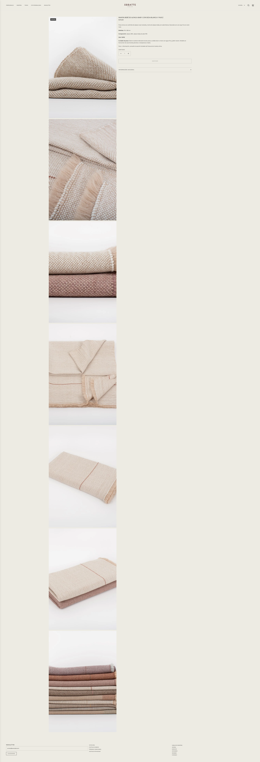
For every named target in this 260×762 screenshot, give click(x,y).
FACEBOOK (174, 753)
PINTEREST (174, 755)
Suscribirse (11, 753)
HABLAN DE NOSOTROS (177, 745)
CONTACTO (174, 749)
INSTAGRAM (174, 751)
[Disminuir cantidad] (121, 53)
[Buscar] (248, 5)
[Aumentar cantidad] (128, 53)
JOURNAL (174, 747)
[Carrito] (253, 5)
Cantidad (122, 49)
